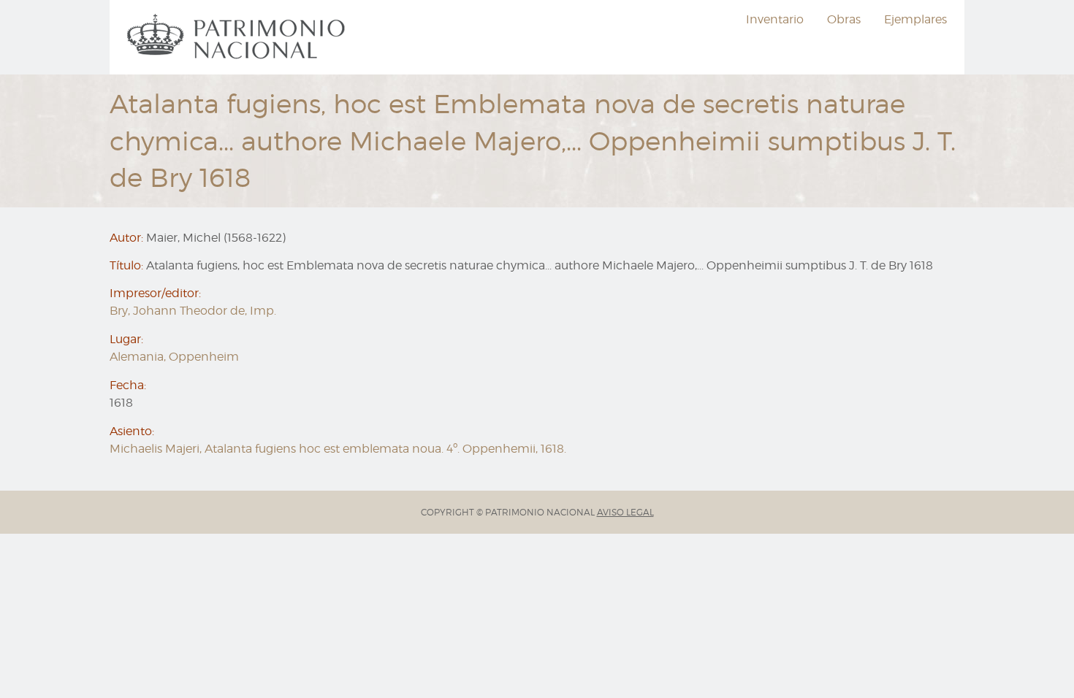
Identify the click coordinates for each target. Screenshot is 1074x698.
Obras (844, 19)
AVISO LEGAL (625, 512)
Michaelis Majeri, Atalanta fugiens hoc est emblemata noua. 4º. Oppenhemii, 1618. (338, 449)
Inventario (775, 19)
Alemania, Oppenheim (174, 357)
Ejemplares (915, 19)
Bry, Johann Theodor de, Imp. (193, 311)
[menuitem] (238, 37)
